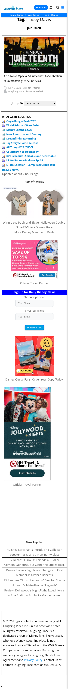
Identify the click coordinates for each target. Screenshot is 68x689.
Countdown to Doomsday (22, 151)
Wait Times (33, 15)
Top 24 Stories (50, 15)
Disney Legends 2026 (19, 130)
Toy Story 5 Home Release (22, 143)
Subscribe (41, 7)
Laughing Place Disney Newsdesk (25, 91)
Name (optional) (34, 297)
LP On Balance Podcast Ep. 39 (24, 160)
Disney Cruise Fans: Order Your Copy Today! (34, 379)
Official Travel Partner (34, 283)
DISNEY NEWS (10, 169)
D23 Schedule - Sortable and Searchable (31, 156)
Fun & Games (16, 15)
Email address (34, 311)
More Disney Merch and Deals (34, 232)
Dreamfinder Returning (21, 138)
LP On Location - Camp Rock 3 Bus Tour (30, 165)
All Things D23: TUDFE (20, 147)
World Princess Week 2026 (22, 125)
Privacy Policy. (33, 660)
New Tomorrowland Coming (23, 134)
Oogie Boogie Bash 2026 (21, 121)
